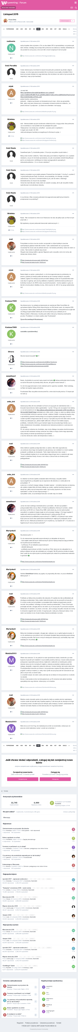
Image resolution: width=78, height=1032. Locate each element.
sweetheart (11, 376)
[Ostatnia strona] (69, 29)
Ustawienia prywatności (47, 1023)
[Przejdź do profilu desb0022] (43, 987)
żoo (47, 992)
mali (11, 239)
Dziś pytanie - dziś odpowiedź (31, 830)
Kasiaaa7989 (11, 301)
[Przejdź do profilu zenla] (73, 847)
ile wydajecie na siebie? (14, 1014)
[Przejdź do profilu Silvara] (11, 358)
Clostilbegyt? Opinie (9, 965)
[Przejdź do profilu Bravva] (73, 829)
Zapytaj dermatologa (29, 839)
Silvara (11, 352)
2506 (31, 915)
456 (51, 29)
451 (30, 29)
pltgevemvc (49, 998)
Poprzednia (10, 29)
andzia (8, 890)
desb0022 (49, 986)
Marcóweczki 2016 (9, 897)
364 (34, 965)
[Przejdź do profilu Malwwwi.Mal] (73, 898)
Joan (7, 917)
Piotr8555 (58, 803)
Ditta (14, 19)
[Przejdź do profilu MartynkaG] (11, 537)
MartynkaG (11, 531)
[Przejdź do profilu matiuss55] (73, 966)
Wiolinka (11, 119)
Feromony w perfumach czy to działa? (14, 846)
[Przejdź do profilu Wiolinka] (11, 126)
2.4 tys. (12, 136)
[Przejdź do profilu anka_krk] (11, 408)
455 (47, 29)
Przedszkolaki (28, 857)
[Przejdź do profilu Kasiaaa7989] (11, 307)
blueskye (9, 830)
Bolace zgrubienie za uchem (11, 837)
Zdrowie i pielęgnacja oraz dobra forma (36, 848)
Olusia (8, 899)
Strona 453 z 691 (75, 31)
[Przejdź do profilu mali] (11, 246)
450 (26, 29)
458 (60, 29)
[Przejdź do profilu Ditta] (5, 21)
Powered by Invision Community (39, 1029)
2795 (34, 897)
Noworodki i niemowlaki (25, 22)
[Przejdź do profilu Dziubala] (73, 856)
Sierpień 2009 (7, 915)
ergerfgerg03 (50, 1011)
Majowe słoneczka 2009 (10, 906)
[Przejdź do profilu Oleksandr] (73, 879)
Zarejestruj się (22, 779)
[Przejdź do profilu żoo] (43, 993)
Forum (23, 2)
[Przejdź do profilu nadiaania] (11, 48)
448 (17, 29)
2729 (38, 906)
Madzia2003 (11, 653)
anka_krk (11, 402)
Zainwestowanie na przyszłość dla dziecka (16, 828)
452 (34, 29)
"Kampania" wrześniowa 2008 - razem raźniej (17, 888)
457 (55, 29)
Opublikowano (30, 41)
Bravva (8, 866)
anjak (11, 86)
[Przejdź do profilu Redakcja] (43, 1005)
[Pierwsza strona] (4, 29)
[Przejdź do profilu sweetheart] (11, 382)
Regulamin (20, 1023)
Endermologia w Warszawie (11, 864)
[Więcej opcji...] (73, 41)
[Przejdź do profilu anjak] (11, 93)
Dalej (65, 29)
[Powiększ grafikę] (37, 356)
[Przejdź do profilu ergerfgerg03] (43, 1011)
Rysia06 (8, 967)
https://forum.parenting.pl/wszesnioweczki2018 (34, 366)
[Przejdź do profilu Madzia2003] (11, 660)
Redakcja (49, 1004)
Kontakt (59, 1023)
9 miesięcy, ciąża (28, 967)
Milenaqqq (6, 817)
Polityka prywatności (31, 1023)
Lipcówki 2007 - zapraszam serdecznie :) (15, 879)
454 (43, 29)
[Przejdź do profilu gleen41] (4, 1000)
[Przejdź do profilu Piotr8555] (52, 803)
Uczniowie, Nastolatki (30, 881)
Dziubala (8, 881)
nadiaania (11, 41)
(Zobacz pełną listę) (69, 812)
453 (38, 29)
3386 (48, 879)
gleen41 (8, 857)
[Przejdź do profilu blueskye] (73, 865)
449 (21, 29)
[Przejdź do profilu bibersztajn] (73, 888)
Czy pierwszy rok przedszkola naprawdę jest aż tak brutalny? (22, 855)
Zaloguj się (55, 779)
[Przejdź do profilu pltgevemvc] (43, 999)
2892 (51, 888)
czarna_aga (9, 908)
